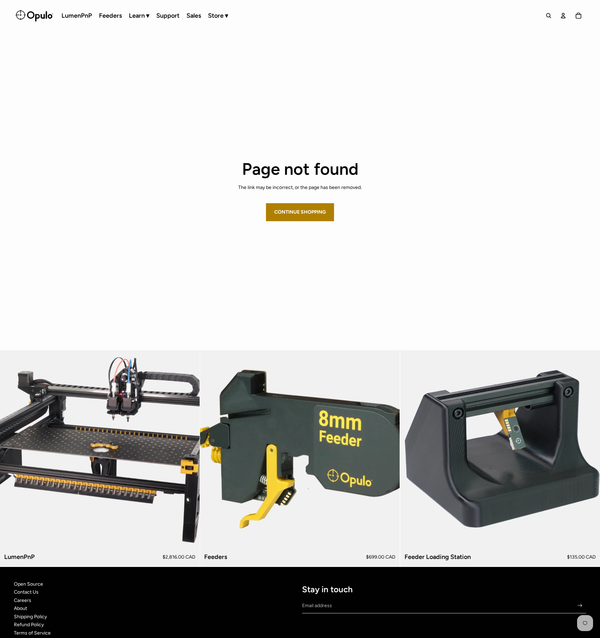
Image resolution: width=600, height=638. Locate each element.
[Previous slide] (210, 450)
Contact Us (26, 592)
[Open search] (548, 15)
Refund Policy (29, 625)
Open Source (28, 584)
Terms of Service (32, 633)
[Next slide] (389, 450)
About (20, 608)
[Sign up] (580, 606)
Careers (22, 600)
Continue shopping (300, 212)
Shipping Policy (30, 617)
